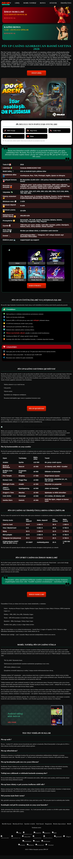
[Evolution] (27, 841)
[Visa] (19, 833)
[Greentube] (37, 836)
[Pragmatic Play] (5, 836)
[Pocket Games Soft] (50, 845)
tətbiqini (36, 320)
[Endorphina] (48, 836)
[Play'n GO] (67, 836)
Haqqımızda (48, 824)
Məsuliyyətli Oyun (18, 824)
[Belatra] (30, 845)
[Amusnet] (40, 845)
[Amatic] (21, 845)
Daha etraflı (35, 286)
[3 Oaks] (36, 841)
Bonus (42, 3)
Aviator (53, 3)
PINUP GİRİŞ (36, 73)
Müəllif (69, 824)
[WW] (54, 833)
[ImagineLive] (15, 836)
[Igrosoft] (58, 836)
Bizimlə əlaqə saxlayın (59, 824)
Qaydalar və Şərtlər (29, 824)
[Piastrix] (37, 833)
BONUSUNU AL (10, 18)
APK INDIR (12, 722)
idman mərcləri (36, 594)
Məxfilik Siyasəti (6, 824)
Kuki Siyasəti (40, 824)
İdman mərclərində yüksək (15, 333)
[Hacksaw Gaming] (46, 841)
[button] (70, 852)
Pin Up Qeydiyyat (36, 408)
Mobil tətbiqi (29, 3)
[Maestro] (46, 833)
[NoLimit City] (26, 836)
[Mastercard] (27, 833)
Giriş (17, 3)
